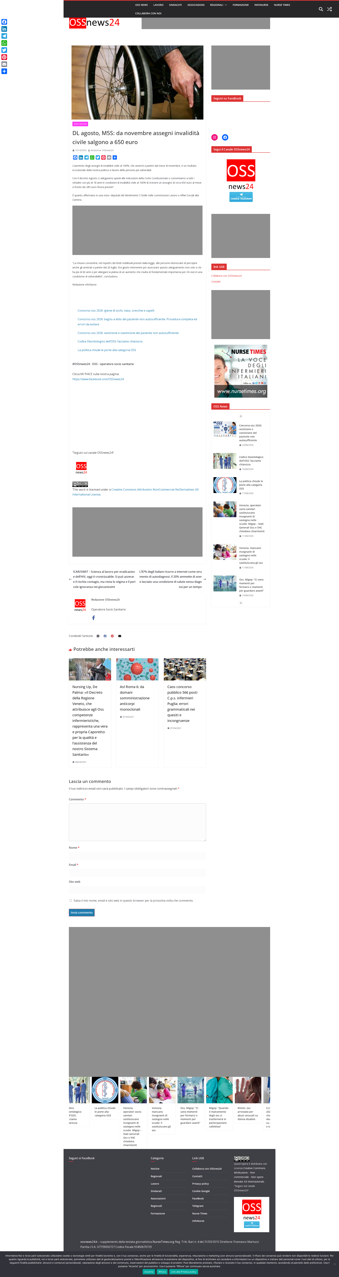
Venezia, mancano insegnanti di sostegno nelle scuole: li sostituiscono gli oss (251, 524)
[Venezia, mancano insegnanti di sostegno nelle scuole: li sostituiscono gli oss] (224, 520)
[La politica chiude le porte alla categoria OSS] (224, 453)
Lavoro (158, 5)
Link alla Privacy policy (183, 1271)
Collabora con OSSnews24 (226, 275)
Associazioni (196, 5)
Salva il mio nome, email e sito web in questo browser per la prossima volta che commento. (133, 900)
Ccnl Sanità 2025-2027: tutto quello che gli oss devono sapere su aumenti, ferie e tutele (241, 1117)
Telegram (197, 1206)
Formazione (241, 5)
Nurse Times (282, 5)
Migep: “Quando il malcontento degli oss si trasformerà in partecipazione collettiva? (252, 583)
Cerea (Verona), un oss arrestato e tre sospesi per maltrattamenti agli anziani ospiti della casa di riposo (270, 1119)
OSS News (141, 5)
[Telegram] (4, 35)
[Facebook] (4, 21)
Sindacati (175, 5)
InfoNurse (261, 5)
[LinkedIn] (4, 28)
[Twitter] (4, 50)
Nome (74, 848)
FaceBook (198, 1198)
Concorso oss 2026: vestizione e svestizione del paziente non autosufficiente (128, 333)
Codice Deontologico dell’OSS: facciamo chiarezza (110, 341)
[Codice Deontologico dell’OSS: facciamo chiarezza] (224, 429)
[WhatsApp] (4, 43)
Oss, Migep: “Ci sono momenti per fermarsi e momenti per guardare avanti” (251, 553)
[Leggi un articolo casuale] (329, 9)
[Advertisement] (206, 21)
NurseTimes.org (163, 1242)
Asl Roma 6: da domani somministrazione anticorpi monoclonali (135, 698)
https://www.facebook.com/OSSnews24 (98, 379)
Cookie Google (201, 1191)
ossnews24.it (88, 1242)
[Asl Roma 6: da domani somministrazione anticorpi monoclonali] (137, 661)
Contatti (216, 281)
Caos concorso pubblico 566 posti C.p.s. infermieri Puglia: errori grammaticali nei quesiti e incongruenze (182, 703)
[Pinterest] (4, 57)
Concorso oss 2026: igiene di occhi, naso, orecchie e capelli (116, 310)
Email (73, 865)
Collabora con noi (148, 13)
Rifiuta (162, 1271)
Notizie (155, 1168)
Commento (77, 799)
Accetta (148, 1271)
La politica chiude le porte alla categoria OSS (107, 350)
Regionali (216, 5)
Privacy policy (200, 1183)
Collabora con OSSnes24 (207, 1168)
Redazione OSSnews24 (102, 150)
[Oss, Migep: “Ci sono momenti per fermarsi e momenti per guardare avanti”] (224, 552)
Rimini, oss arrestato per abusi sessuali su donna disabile (213, 1113)
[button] (225, 4)
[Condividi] (4, 71)
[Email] (4, 64)
